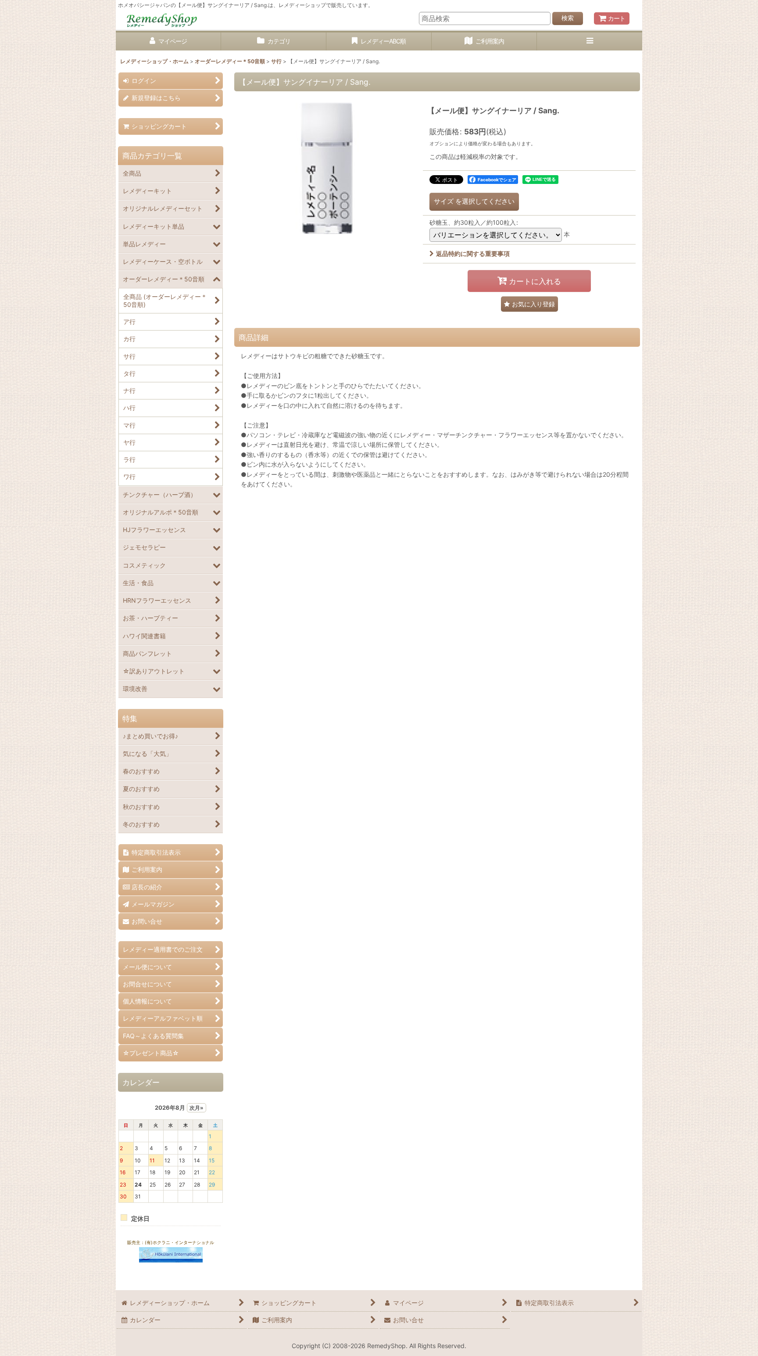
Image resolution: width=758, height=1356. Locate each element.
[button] (589, 41)
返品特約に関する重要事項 (473, 253)
